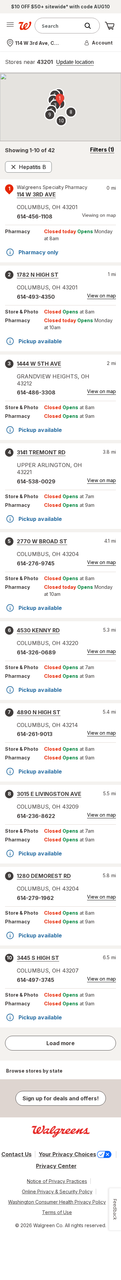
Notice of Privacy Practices (57, 1181)
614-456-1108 (34, 216)
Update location (75, 62)
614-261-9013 (34, 734)
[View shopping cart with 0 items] (109, 26)
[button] (99, 43)
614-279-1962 (35, 898)
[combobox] (59, 25)
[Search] (91, 26)
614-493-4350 (36, 296)
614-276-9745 (35, 563)
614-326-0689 (36, 652)
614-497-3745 (35, 980)
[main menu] (10, 25)
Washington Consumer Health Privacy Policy (57, 1202)
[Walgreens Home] (24, 25)
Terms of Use (57, 1212)
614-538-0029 (36, 481)
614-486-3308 (36, 392)
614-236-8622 (36, 816)
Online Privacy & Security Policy (57, 1191)
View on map (101, 295)
